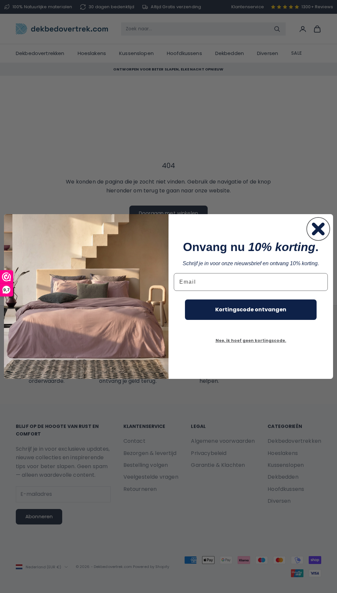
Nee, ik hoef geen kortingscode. (251, 340)
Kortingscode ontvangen (250, 309)
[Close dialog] (318, 228)
